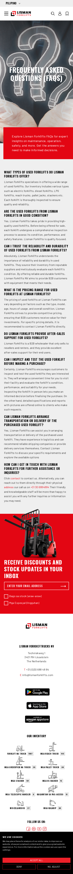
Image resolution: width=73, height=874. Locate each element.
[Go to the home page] (21, 13)
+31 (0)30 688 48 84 (37, 669)
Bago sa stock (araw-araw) (25, 596)
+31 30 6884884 (40, 487)
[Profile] (59, 13)
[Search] (52, 13)
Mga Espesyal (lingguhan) (24, 602)
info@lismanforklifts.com (37, 674)
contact (15, 478)
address (9, 487)
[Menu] (6, 13)
